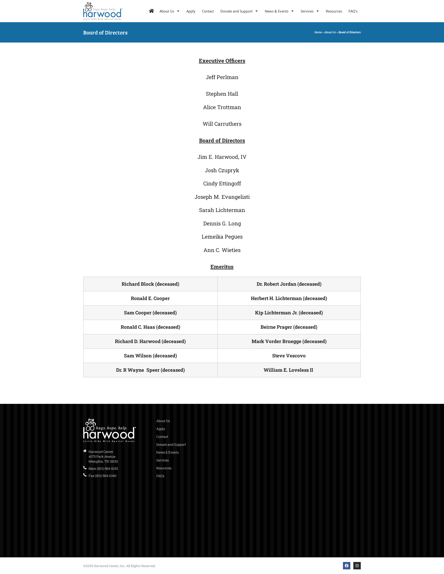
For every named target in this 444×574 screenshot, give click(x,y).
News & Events (276, 11)
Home (318, 32)
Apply (190, 11)
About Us (167, 11)
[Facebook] (346, 565)
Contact (208, 11)
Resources (334, 11)
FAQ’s (353, 11)
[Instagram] (357, 565)
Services (307, 11)
